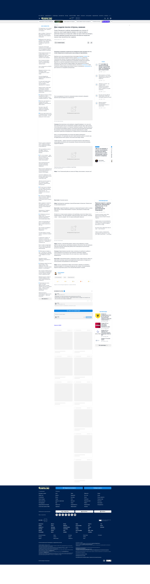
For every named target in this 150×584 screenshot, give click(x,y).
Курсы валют (89, 15)
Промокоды (55, 15)
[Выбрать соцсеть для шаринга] (91, 43)
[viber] (66, 453)
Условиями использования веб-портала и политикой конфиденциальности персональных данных (92, 488)
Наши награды (42, 437)
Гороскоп (83, 15)
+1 (87, 300)
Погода (66, 15)
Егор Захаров (61, 272)
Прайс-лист (41, 434)
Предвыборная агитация (44, 443)
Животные (58, 443)
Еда (56, 441)
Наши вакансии (42, 439)
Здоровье (58, 445)
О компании (41, 435)
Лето (72, 437)
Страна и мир (100, 437)
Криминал (73, 434)
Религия (86, 445)
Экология (99, 439)
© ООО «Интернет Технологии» (44, 499)
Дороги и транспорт (60, 439)
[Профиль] (110, 18)
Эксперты (101, 15)
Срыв (65, 277)
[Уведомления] (107, 18)
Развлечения (87, 443)
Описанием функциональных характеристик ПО (84, 487)
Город (57, 437)
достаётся (80, 57)
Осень (85, 435)
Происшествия (87, 439)
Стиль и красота (101, 435)
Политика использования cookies (81, 492)
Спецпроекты (100, 443)
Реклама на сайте (42, 432)
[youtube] (75, 453)
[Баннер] (58, 22)
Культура (73, 435)
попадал (85, 56)
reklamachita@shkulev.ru (96, 482)
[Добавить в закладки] (88, 43)
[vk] (60, 453)
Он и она (86, 434)
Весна (57, 435)
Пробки (110, 15)
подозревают (88, 66)
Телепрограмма (72, 15)
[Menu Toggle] (39, 18)
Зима (72, 432)
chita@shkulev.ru (51, 489)
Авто (57, 432)
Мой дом (73, 439)
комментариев (60, 42)
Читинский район (58, 277)
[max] (69, 453)
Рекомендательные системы (80, 494)
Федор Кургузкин (71, 277)
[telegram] (57, 453)
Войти (58, 317)
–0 (91, 300)
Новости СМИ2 (57, 325)
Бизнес (57, 434)
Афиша (78, 15)
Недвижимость (48, 15)
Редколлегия (95, 15)
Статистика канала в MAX (44, 445)
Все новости (41, 15)
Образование (73, 445)
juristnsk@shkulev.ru (65, 490)
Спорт (99, 434)
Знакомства (61, 15)
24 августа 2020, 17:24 (58, 39)
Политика (86, 437)
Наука (72, 441)
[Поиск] (105, 18)
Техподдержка (42, 441)
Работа (85, 441)
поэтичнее (84, 64)
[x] (72, 453)
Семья (99, 432)
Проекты (106, 15)
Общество (86, 432)
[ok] (63, 453)
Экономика (100, 441)
